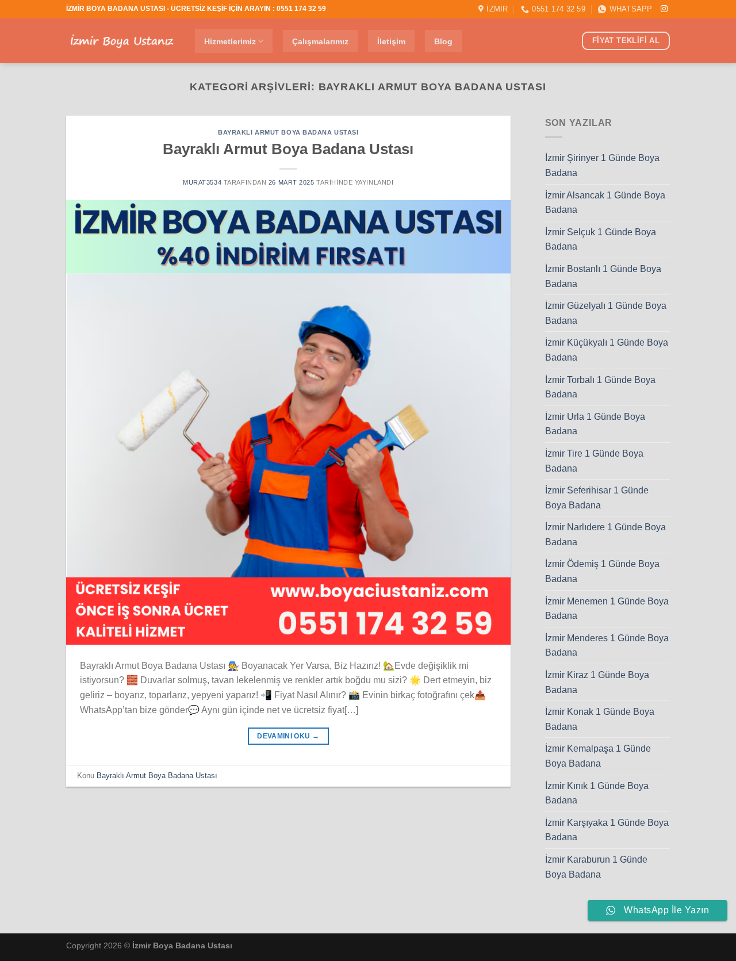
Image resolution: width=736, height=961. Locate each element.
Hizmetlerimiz (230, 41)
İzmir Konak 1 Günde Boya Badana (599, 719)
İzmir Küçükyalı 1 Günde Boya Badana (606, 350)
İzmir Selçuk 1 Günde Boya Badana (600, 239)
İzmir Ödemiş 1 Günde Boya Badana (602, 571)
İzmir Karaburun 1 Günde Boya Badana (596, 867)
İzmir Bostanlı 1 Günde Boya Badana (603, 276)
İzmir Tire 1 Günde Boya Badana (594, 461)
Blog (443, 41)
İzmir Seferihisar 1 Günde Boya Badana (597, 497)
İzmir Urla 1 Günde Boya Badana (595, 424)
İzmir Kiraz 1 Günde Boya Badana (597, 682)
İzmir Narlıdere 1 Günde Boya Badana (605, 534)
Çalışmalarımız (320, 41)
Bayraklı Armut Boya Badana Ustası (288, 132)
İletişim (391, 41)
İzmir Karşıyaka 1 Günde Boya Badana (607, 830)
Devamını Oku (288, 736)
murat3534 (202, 182)
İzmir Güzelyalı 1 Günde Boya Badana (605, 313)
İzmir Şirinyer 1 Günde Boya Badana (602, 165)
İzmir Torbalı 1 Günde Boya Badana (600, 387)
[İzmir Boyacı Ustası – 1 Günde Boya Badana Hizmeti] (122, 41)
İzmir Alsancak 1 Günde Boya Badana (605, 202)
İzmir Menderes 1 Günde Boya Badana (607, 645)
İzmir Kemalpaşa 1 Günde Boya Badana (598, 756)
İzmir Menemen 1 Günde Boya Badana (607, 608)
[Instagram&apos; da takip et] (664, 9)
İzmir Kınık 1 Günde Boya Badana (597, 793)
